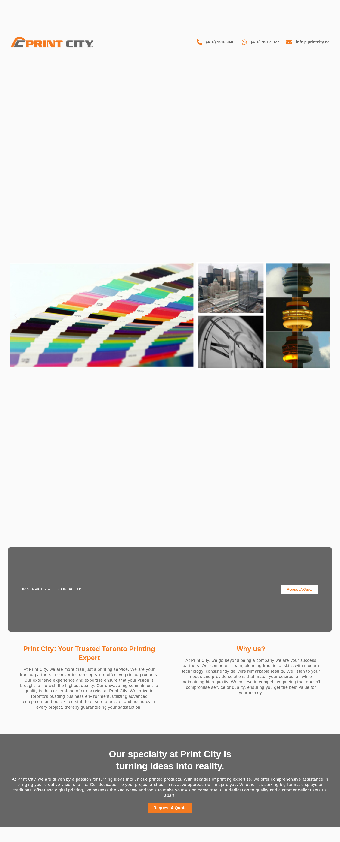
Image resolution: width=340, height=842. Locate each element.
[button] (16, 316)
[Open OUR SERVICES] (49, 589)
